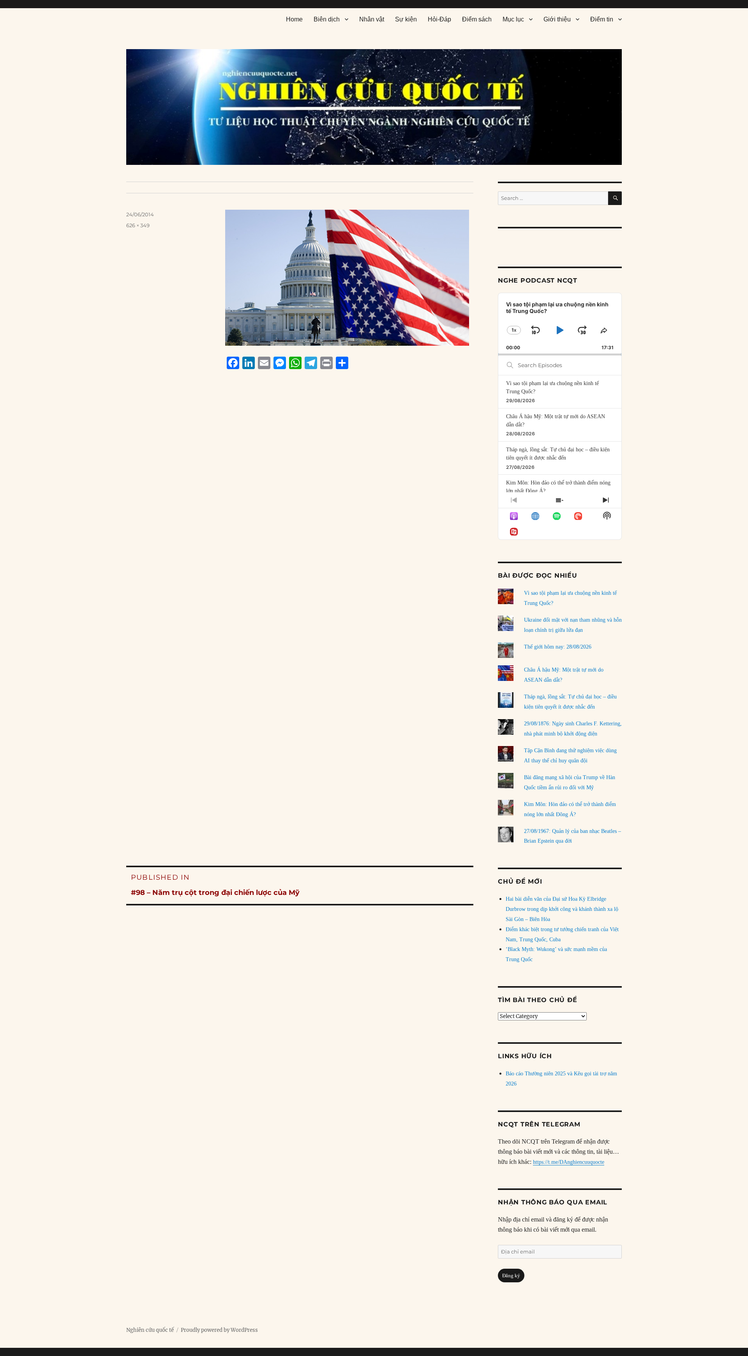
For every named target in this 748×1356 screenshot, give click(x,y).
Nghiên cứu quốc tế (150, 1330)
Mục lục (513, 19)
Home (294, 19)
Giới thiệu (557, 19)
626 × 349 (138, 225)
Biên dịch (327, 19)
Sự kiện (406, 19)
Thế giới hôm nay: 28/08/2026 (557, 647)
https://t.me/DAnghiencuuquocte (568, 1162)
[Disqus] (299, 523)
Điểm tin (601, 19)
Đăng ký (511, 1275)
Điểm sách (477, 19)
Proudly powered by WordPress (219, 1330)
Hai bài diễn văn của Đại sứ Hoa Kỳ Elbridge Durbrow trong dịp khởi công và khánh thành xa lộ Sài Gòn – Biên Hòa (562, 909)
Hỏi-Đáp (439, 19)
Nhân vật (371, 19)
